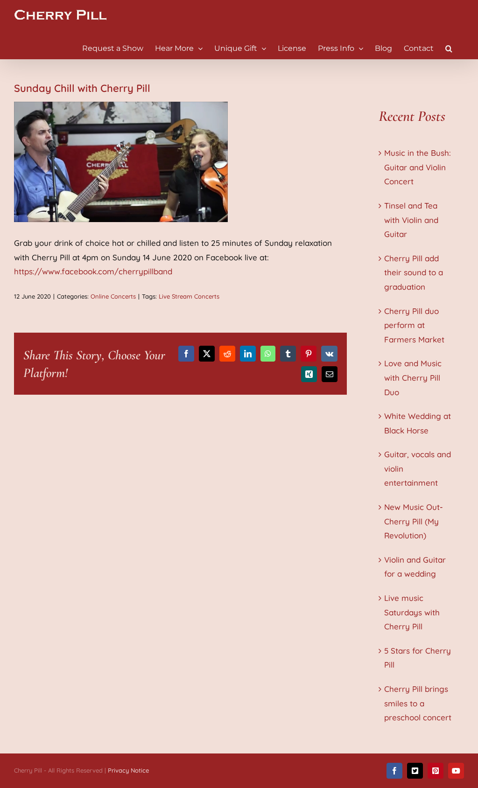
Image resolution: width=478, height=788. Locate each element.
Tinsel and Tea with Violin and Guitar (411, 220)
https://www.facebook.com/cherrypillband (93, 271)
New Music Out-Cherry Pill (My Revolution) (413, 521)
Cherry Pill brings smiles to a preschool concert (417, 703)
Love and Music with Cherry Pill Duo (413, 377)
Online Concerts (113, 296)
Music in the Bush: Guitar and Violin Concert (417, 167)
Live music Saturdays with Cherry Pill (412, 612)
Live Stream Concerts (189, 296)
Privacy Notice (128, 770)
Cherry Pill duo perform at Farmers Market (414, 325)
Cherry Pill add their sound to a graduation (413, 272)
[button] (448, 48)
